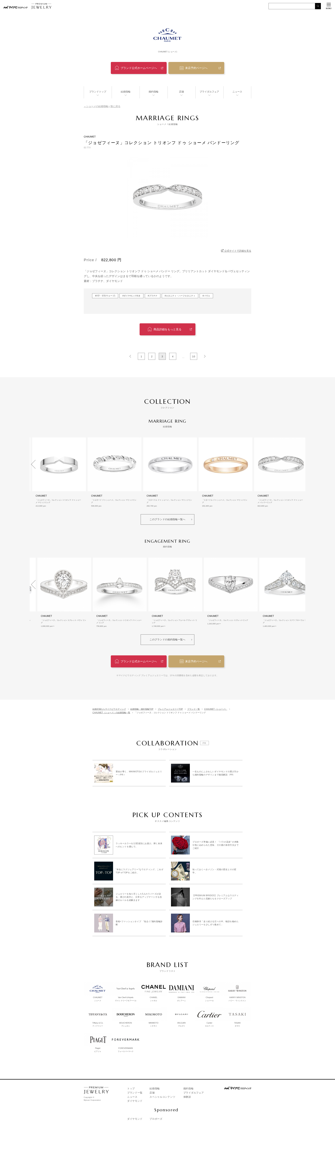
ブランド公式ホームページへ (139, 67)
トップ (131, 1088)
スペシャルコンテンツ (162, 1096)
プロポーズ (156, 1118)
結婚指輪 (126, 91)
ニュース (237, 91)
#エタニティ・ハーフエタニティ (180, 296)
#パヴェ (206, 296)
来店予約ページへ (196, 67)
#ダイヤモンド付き (131, 296)
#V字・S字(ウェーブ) (105, 296)
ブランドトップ (97, 91)
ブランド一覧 (135, 1092)
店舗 (181, 91)
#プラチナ (152, 296)
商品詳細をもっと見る (167, 329)
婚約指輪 (153, 91)
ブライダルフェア (209, 91)
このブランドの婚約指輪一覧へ (167, 639)
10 (193, 356)
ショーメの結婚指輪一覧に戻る (103, 106)
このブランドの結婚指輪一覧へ (167, 519)
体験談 (187, 1096)
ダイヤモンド (135, 1100)
